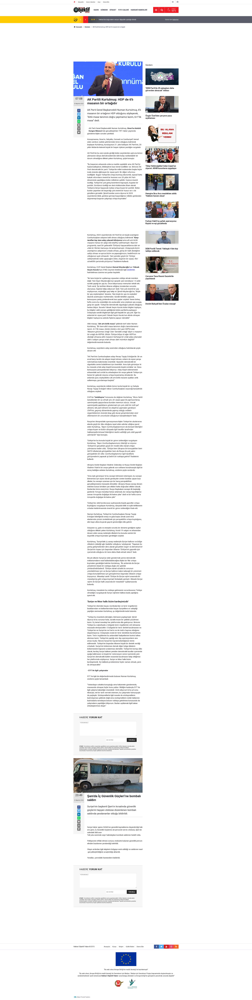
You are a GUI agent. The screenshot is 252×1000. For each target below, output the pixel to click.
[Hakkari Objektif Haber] (81, 10)
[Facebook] (78, 110)
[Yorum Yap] (78, 132)
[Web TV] (173, 2)
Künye (114, 947)
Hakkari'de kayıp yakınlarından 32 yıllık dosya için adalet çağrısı (120, 19)
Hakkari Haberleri (139, 10)
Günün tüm (172, 19)
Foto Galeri (123, 10)
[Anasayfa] (74, 2)
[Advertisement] (126, 45)
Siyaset (113, 10)
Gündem (104, 10)
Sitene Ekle (106, 2)
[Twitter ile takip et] (161, 947)
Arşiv (99, 2)
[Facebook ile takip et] (156, 947)
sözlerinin (131, 270)
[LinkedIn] (78, 117)
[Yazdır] (78, 128)
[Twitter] (78, 114)
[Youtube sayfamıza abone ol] (166, 947)
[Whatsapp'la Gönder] (78, 121)
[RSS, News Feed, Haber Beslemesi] (176, 947)
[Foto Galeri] (177, 2)
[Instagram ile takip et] (171, 947)
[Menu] (156, 10)
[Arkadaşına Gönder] (78, 125)
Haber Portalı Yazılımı (83, 997)
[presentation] (80, 19)
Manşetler (81, 2)
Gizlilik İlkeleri (130, 947)
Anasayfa (107, 947)
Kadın (96, 10)
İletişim (121, 947)
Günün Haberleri (90, 2)
